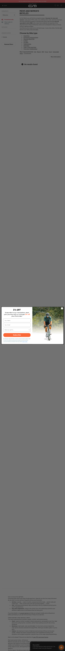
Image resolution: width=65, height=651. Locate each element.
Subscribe (17, 335)
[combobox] (17, 330)
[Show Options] (29, 330)
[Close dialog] (62, 308)
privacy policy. (25, 341)
